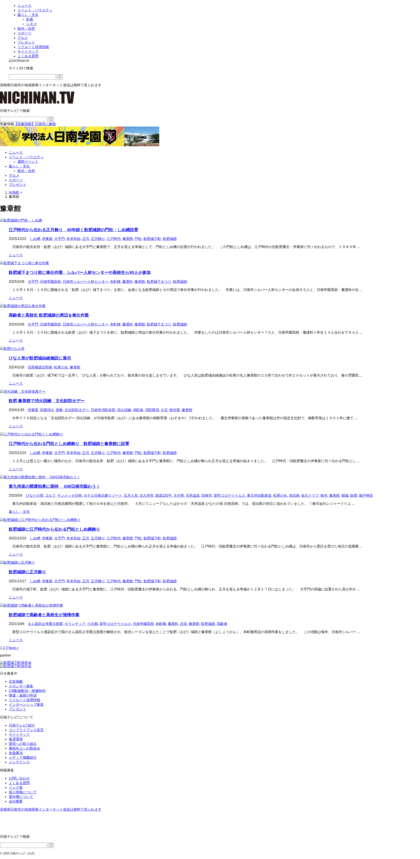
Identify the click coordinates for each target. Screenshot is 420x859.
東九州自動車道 (259, 495)
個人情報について (23, 792)
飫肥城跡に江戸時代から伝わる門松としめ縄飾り (54, 529)
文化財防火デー (77, 410)
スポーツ (16, 180)
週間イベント (28, 162)
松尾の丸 (61, 367)
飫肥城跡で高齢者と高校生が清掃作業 (44, 615)
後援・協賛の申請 (23, 695)
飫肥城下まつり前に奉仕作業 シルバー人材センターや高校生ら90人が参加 (80, 272)
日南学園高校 (50, 281)
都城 (344, 495)
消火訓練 (124, 410)
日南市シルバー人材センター (85, 281)
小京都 (92, 624)
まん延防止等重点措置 (45, 624)
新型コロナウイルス (229, 495)
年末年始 (73, 239)
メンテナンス (19, 762)
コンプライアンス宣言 (26, 730)
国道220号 (163, 495)
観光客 (175, 410)
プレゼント (17, 185)
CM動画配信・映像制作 (27, 691)
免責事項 (16, 753)
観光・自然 (26, 171)
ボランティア (75, 624)
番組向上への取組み (24, 748)
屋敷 (59, 410)
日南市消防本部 (103, 410)
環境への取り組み (23, 744)
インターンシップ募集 (26, 704)
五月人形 (131, 495)
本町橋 (115, 281)
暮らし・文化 (19, 166)
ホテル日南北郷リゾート (103, 495)
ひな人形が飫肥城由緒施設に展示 (40, 358)
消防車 (138, 410)
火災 (164, 410)
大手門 (59, 239)
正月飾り (98, 239)
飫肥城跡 (170, 239)
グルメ (14, 175)
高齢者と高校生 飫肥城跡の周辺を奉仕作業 (49, 315)
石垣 (183, 624)
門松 (138, 239)
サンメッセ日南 (69, 495)
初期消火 (47, 410)
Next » (14, 648)
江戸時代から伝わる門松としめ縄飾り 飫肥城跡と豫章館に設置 (69, 443)
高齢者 (222, 624)
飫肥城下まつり (159, 281)
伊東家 (47, 239)
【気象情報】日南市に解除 (35, 124)
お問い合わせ (19, 778)
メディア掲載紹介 (23, 757)
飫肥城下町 (152, 239)
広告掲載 (16, 681)
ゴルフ (50, 495)
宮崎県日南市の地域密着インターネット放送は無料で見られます (51, 809)
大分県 (178, 495)
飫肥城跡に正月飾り (27, 572)
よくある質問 (19, 783)
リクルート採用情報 (24, 700)
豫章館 (127, 239)
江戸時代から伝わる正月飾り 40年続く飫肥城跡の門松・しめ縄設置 (73, 229)
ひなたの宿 (34, 495)
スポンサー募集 (21, 686)
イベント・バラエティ (26, 157)
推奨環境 (16, 739)
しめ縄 (35, 239)
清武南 (294, 495)
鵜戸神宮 (366, 495)
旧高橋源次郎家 (40, 367)
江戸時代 (114, 239)
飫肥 (353, 495)
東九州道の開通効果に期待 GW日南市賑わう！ (54, 486)
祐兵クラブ (310, 495)
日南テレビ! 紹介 (22, 725)
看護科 (127, 281)
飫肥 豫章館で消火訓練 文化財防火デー (47, 400)
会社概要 (16, 801)
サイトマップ (19, 734)
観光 (323, 495)
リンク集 (16, 787)
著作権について (21, 797)
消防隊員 (152, 410)
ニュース (16, 152)
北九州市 (147, 495)
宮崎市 (206, 495)
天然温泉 (193, 495)
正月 (85, 239)
